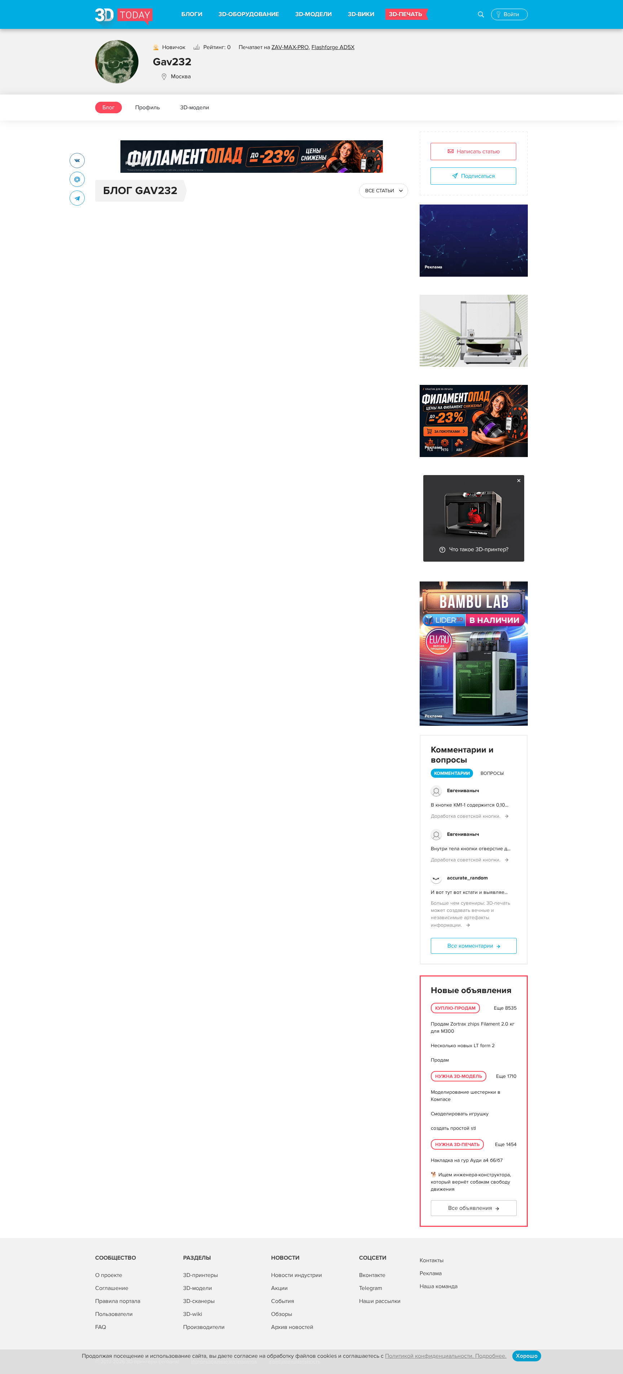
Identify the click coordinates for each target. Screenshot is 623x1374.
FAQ (100, 1327)
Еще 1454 (506, 1144)
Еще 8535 (505, 1008)
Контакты (431, 1260)
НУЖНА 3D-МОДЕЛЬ (458, 1076)
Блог (108, 107)
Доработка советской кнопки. (466, 816)
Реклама (134, 163)
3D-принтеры (200, 1275)
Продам (440, 1060)
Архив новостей (292, 1327)
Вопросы (492, 773)
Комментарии (452, 773)
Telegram (370, 1288)
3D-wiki (192, 1314)
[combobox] (383, 191)
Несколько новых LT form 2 (463, 1045)
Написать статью (478, 151)
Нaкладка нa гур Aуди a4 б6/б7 (467, 1160)
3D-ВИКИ (361, 14)
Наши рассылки (380, 1301)
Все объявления (470, 1208)
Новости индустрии (296, 1275)
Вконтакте (372, 1275)
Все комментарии (470, 945)
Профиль (147, 107)
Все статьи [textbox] (379, 191)
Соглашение (111, 1288)
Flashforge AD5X (333, 47)
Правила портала (117, 1301)
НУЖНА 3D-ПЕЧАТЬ (457, 1144)
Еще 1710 (506, 1076)
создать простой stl (453, 1128)
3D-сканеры (199, 1301)
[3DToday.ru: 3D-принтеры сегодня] (124, 18)
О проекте (108, 1275)
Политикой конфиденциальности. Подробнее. (446, 1356)
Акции (279, 1288)
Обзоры (281, 1314)
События (282, 1301)
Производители (204, 1327)
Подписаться (478, 176)
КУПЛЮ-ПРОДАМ (455, 1008)
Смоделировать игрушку (460, 1114)
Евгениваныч (463, 790)
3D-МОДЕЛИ (313, 14)
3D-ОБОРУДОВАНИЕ (248, 14)
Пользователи (114, 1314)
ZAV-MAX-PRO (290, 47)
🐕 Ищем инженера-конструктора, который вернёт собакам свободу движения (471, 1182)
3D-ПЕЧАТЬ (405, 14)
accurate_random (467, 878)
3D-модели (194, 107)
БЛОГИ (191, 14)
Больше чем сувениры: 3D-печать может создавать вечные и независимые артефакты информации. (470, 914)
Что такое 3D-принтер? (478, 549)
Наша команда (439, 1286)
